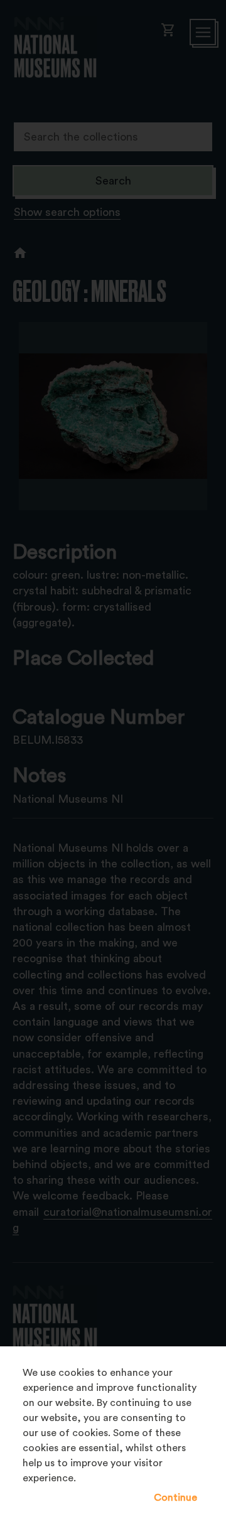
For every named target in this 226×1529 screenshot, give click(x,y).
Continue (175, 1498)
